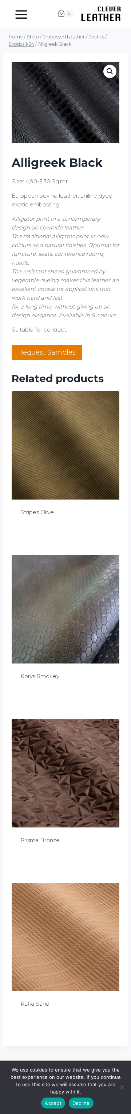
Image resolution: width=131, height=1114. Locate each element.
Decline (81, 1103)
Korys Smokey (39, 676)
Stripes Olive (37, 512)
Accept (53, 1103)
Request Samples (47, 352)
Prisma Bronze (40, 840)
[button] (109, 71)
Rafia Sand (34, 1003)
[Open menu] (21, 13)
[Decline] (122, 1087)
